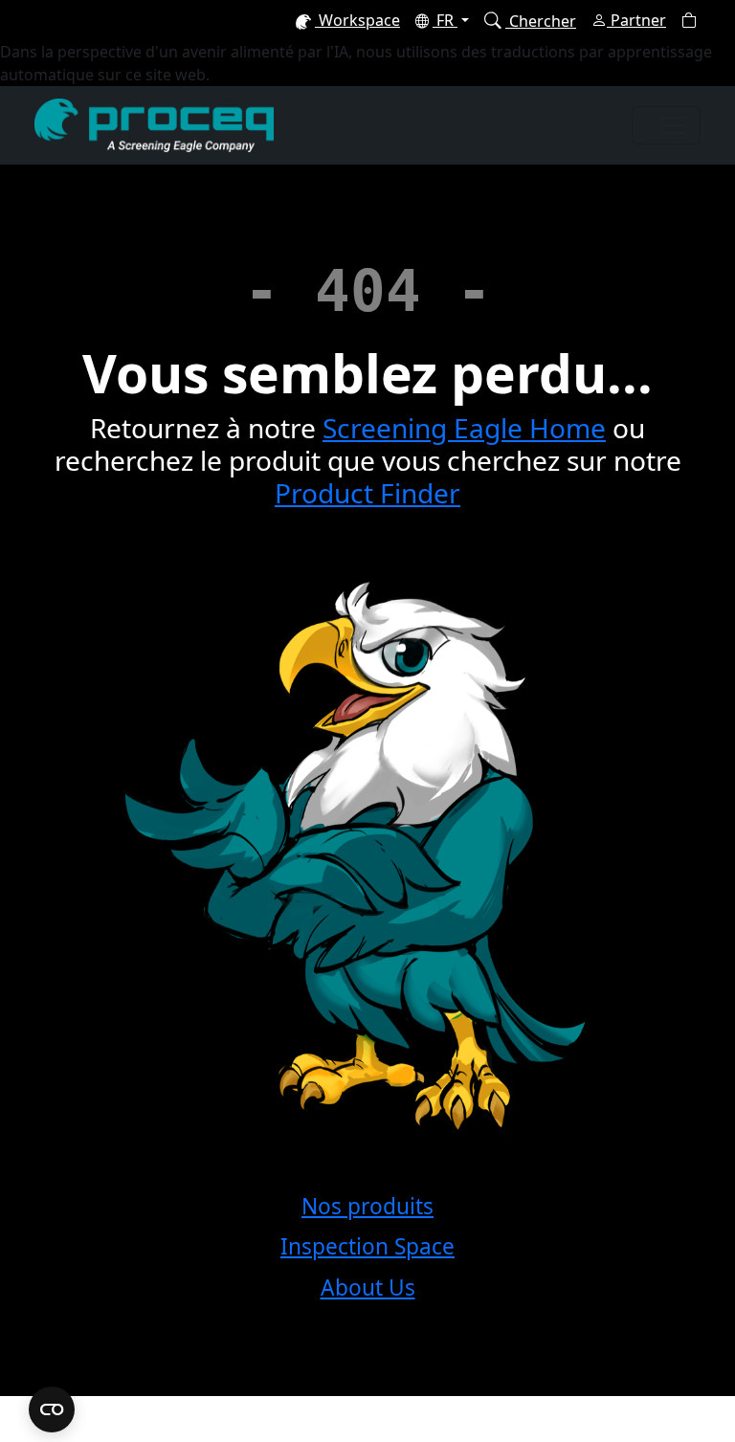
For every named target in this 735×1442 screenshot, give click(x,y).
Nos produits (367, 1206)
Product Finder (367, 493)
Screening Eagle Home (464, 428)
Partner (636, 20)
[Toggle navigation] (666, 125)
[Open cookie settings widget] (52, 1409)
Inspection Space (367, 1246)
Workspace (357, 20)
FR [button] (445, 20)
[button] (689, 20)
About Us (368, 1287)
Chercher (540, 21)
